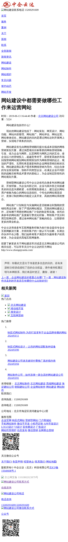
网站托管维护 (8, 430)
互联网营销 (16, 315)
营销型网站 (31, 420)
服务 (3, 21)
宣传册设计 (29, 427)
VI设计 (18, 427)
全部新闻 (6, 51)
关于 (3, 33)
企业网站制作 (38, 387)
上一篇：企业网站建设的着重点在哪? (22, 277)
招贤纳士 (29, 461)
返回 (6, 295)
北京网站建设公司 (48, 116)
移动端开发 (16, 308)
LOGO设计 (7, 427)
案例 (3, 27)
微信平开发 (23, 423)
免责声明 (17, 461)
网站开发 (6, 92)
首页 (3, 15)
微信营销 (33, 430)
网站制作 (6, 68)
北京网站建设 (18, 305)
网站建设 (6, 62)
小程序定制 (36, 423)
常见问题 (6, 80)
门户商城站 (45, 420)
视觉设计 (15, 312)
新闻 (3, 39)
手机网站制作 (8, 423)
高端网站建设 (53, 383)
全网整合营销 (46, 430)
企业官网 (6, 420)
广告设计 (41, 427)
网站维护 (6, 74)
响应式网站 (18, 420)
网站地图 (51, 461)
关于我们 (6, 461)
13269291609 (8, 505)
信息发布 (22, 430)
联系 (3, 45)
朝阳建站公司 (22, 387)
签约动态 (6, 86)
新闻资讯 (6, 56)
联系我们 (40, 461)
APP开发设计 (51, 423)
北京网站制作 (22, 383)
